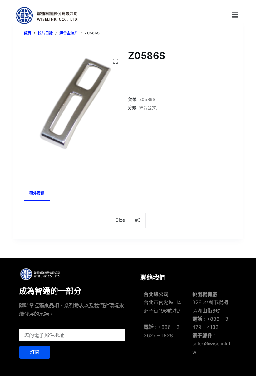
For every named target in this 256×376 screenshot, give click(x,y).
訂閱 (34, 352)
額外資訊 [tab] (36, 193)
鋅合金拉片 (149, 107)
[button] (234, 15)
